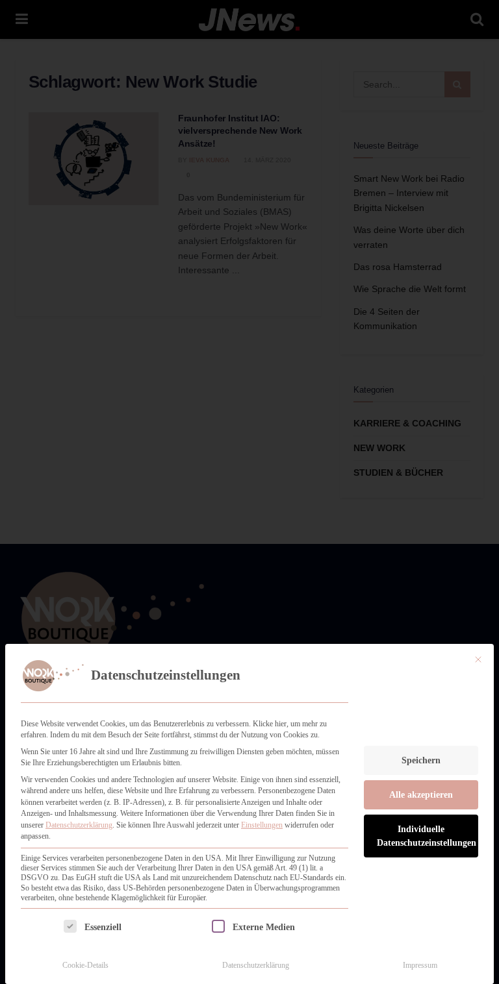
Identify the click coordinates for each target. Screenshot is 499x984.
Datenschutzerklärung (78, 825)
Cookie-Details (85, 965)
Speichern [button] (421, 760)
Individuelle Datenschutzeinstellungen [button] (426, 836)
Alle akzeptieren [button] (421, 795)
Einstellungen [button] (262, 825)
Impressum (420, 965)
